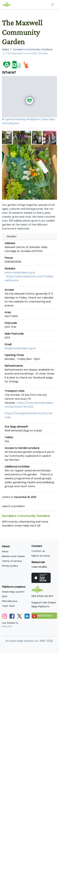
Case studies (39, 566)
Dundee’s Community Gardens (32, 49)
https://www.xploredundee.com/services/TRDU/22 (29, 405)
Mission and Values (13, 556)
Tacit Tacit (8, 606)
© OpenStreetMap (14, 119)
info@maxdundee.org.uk (20, 348)
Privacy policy (10, 565)
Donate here (44, 615)
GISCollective (10, 123)
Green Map (47, 119)
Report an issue (40, 555)
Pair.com (7, 626)
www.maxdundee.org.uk (20, 272)
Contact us (38, 551)
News (5, 551)
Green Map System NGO (13, 594)
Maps (5, 49)
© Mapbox (33, 119)
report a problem (13, 506)
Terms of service (12, 561)
